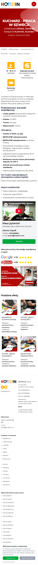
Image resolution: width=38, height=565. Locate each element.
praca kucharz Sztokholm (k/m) (27, 355)
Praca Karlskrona (8, 509)
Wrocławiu (6, 484)
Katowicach (6, 459)
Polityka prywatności (9, 562)
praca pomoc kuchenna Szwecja (9, 318)
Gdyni (5, 448)
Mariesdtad (6, 332)
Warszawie (6, 481)
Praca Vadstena (8, 516)
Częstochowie (7, 441)
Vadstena (24, 329)
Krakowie (6, 467)
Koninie (5, 464)
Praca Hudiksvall (8, 513)
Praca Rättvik (7, 542)
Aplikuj (19, 241)
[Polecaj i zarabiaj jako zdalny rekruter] (19, 276)
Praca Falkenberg (8, 506)
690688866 (14, 233)
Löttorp (20, 28)
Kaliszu (5, 452)
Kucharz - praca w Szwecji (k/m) (27, 318)
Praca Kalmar (7, 535)
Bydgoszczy (7, 438)
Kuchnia (19, 31)
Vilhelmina (12, 366)
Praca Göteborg (8, 538)
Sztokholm (24, 366)
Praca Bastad (7, 495)
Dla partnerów (5, 391)
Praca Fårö (6, 532)
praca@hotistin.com (16, 236)
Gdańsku (6, 445)
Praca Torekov (7, 528)
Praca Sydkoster (8, 525)
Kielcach (5, 455)
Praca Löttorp (7, 521)
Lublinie (5, 471)
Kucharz (29, 31)
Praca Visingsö (7, 499)
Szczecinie (6, 478)
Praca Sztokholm (8, 502)
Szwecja (29, 28)
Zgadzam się (10, 558)
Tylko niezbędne (27, 558)
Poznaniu (6, 474)
